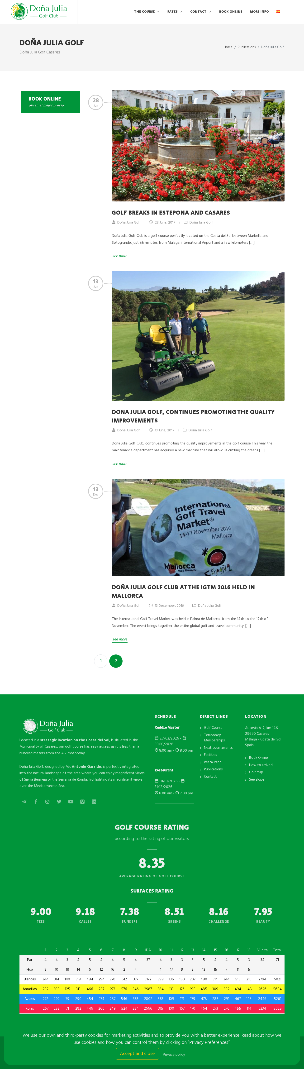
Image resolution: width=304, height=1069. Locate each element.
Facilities (210, 755)
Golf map (256, 772)
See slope (256, 780)
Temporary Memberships (214, 738)
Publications (213, 769)
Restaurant (212, 762)
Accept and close (137, 1054)
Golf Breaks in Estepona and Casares (171, 213)
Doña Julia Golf (201, 222)
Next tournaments (218, 748)
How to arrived (261, 765)
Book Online (258, 758)
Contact (210, 777)
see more (119, 256)
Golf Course (213, 728)
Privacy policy (174, 1055)
